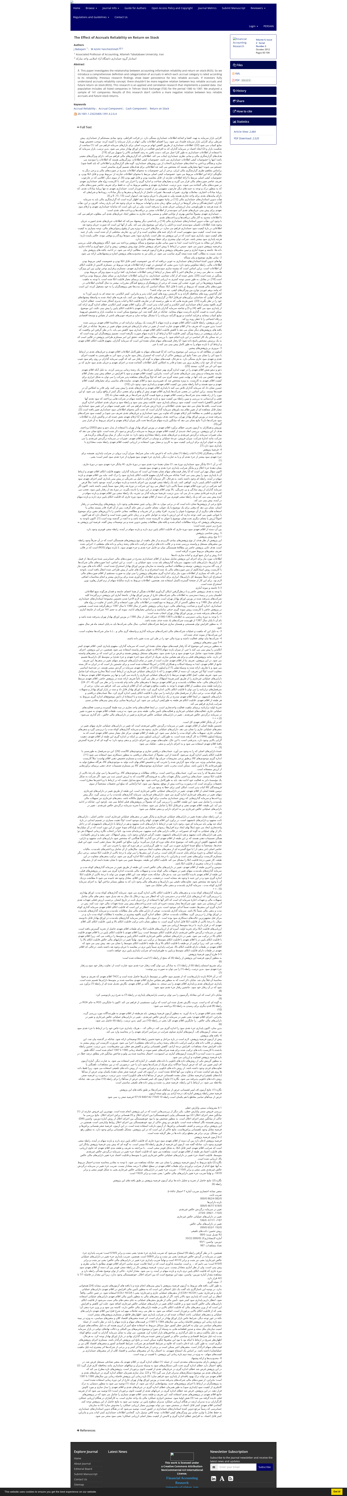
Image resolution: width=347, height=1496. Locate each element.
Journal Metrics (207, 8)
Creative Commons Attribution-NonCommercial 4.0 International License (182, 1470)
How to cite (244, 111)
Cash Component (136, 108)
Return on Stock (159, 108)
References (87, 1430)
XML (237, 73)
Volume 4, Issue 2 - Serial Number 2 (264, 43)
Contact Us (121, 17)
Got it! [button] (336, 1491)
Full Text (85, 127)
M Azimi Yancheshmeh (105, 49)
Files (239, 65)
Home (76, 8)
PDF (242, 80)
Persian (269, 26)
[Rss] (230, 1478)
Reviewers (257, 8)
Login (252, 26)
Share (240, 101)
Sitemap (79, 1484)
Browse (90, 8)
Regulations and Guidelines (90, 17)
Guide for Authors (135, 8)
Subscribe (265, 1467)
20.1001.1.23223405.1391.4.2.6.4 (97, 113)
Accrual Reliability (84, 108)
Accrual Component (111, 108)
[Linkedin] (214, 1478)
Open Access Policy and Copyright (172, 8)
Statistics (242, 122)
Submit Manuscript (233, 8)
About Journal (82, 1463)
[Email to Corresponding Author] (120, 48)
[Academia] (222, 1478)
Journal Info (109, 8)
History (240, 91)
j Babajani (80, 49)
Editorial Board (83, 1469)
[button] (97, 1492)
